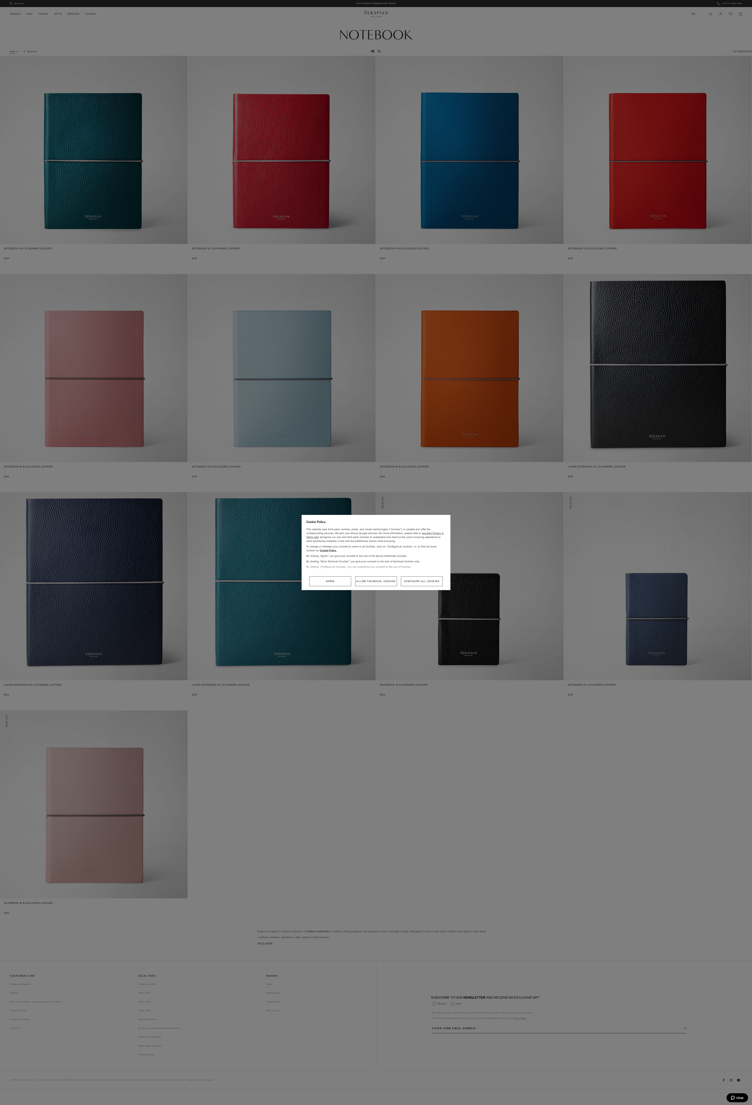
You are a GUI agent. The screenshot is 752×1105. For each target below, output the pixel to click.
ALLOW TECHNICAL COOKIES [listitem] (376, 581)
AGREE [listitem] (330, 581)
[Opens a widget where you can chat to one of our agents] (737, 1098)
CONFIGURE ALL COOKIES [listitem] (422, 581)
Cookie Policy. (328, 550)
